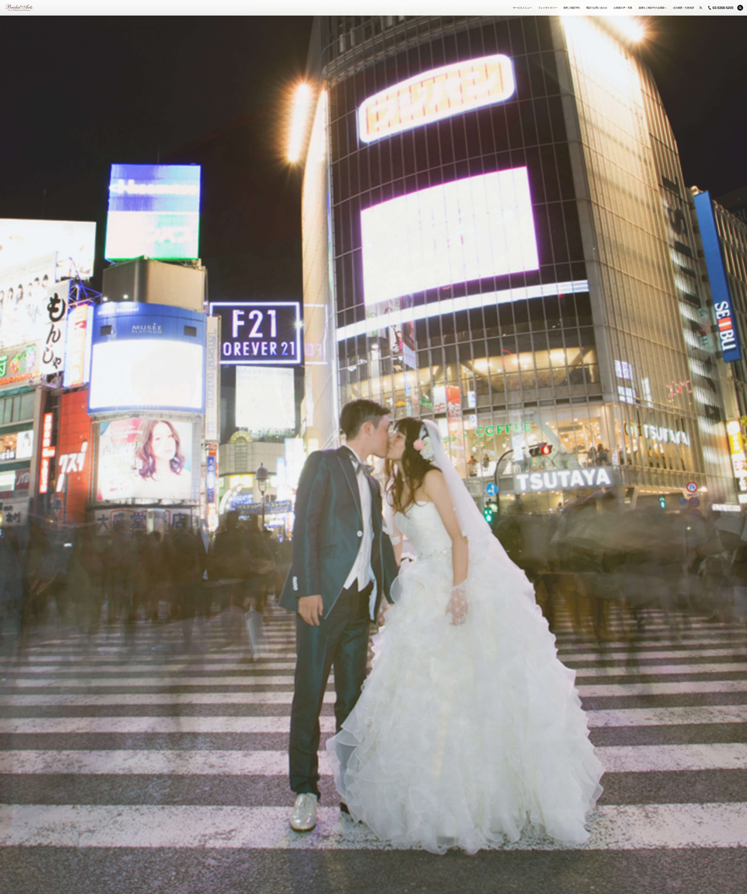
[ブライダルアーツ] (19, 7)
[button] (740, 8)
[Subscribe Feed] (701, 8)
